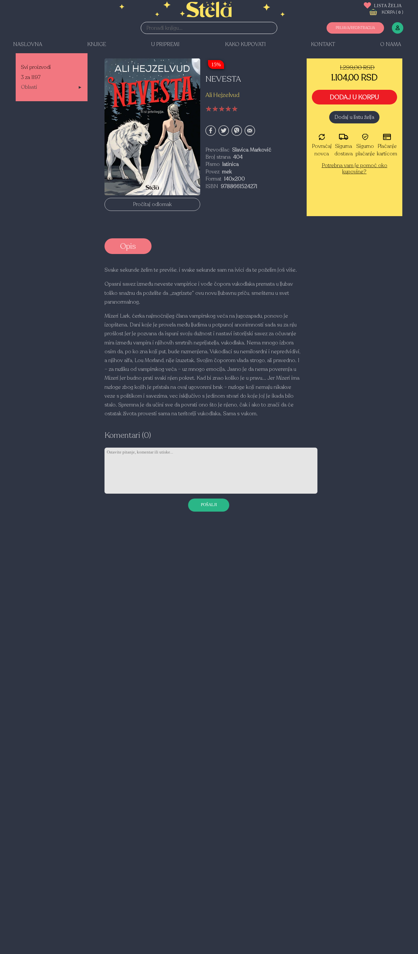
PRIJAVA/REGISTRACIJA (355, 27)
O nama (390, 44)
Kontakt (323, 44)
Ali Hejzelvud (222, 95)
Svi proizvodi (36, 67)
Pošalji (209, 504)
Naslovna (27, 44)
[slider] (221, 109)
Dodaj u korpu (354, 97)
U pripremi (165, 44)
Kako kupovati (245, 44)
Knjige (96, 44)
